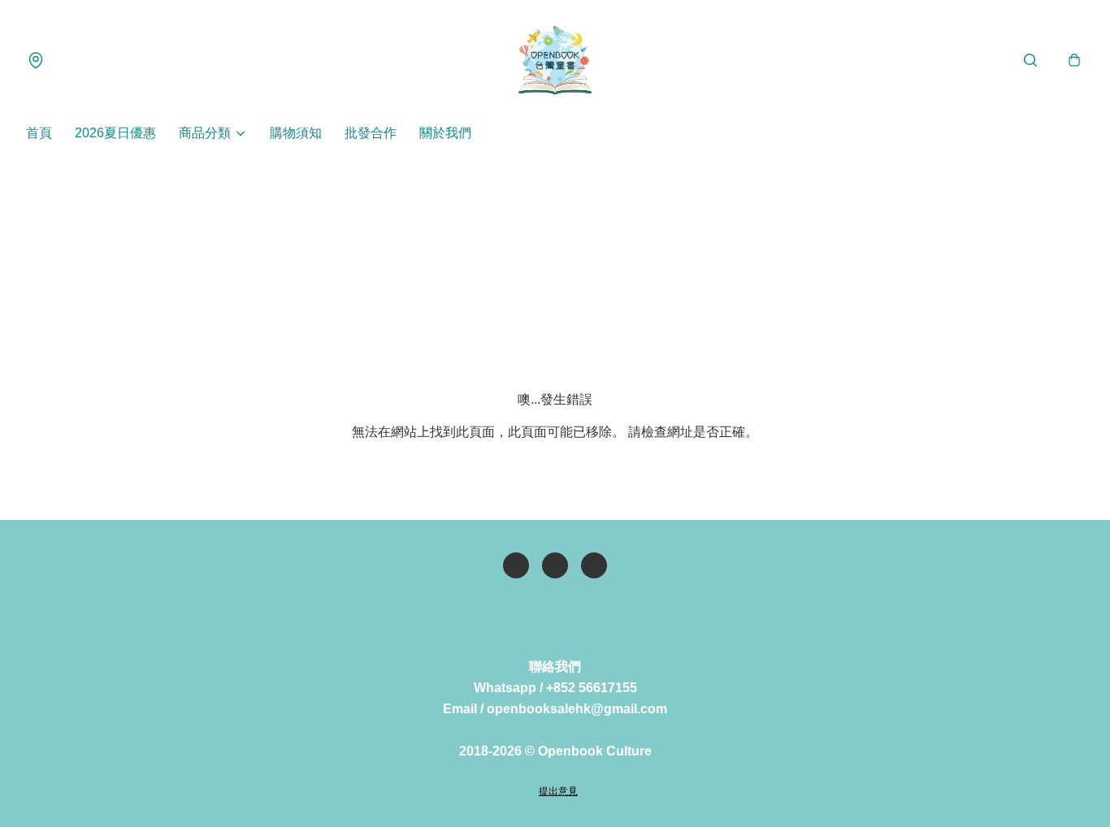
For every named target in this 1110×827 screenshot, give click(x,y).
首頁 (39, 133)
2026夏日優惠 (115, 133)
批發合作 (371, 133)
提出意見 (558, 791)
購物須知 (296, 133)
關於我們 (445, 133)
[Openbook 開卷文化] (555, 60)
